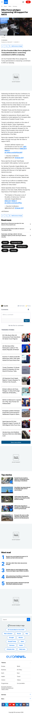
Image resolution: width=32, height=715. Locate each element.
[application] (16, 27)
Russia (5, 242)
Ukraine (21, 637)
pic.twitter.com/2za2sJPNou (13, 203)
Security (13, 250)
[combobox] (16, 619)
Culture (3, 680)
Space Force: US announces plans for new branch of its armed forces (12, 224)
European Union (16, 242)
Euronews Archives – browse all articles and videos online (7, 688)
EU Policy (19, 669)
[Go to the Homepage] (6, 2)
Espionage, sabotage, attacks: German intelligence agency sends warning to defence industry (13, 235)
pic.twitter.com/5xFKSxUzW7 (13, 152)
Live (28, 2)
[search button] (28, 619)
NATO (5, 250)
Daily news (22, 649)
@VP (24, 146)
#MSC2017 (23, 148)
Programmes (4, 683)
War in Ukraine (8, 633)
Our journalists (21, 683)
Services (3, 694)
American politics (8, 246)
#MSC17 (7, 150)
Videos (19, 680)
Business (3, 669)
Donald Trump (12, 641)
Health (21, 645)
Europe (3, 666)
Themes (3, 662)
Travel (18, 676)
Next (18, 673)
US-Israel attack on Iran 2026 (16, 629)
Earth (2, 673)
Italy (27, 633)
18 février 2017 (19, 158)
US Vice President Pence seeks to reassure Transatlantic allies (12, 229)
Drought (11, 637)
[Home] (1, 6)
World (10, 6)
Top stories (6, 475)
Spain (22, 641)
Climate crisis (10, 649)
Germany (15, 6)
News (5, 6)
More (2, 698)
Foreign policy (22, 246)
